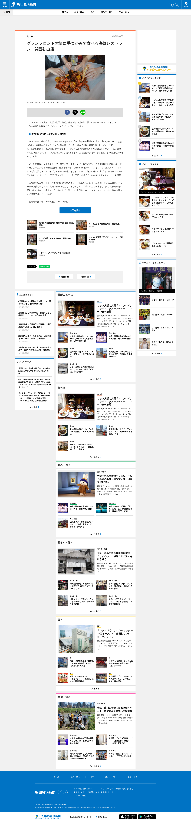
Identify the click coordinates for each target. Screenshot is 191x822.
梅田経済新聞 (23, 4)
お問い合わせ (108, 792)
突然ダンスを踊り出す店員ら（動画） (49, 134)
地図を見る (75, 210)
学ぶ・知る (124, 12)
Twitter (177, 5)
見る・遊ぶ (79, 12)
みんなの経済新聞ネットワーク (48, 817)
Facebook (171, 5)
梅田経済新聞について (84, 789)
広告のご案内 (81, 796)
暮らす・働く (107, 12)
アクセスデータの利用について (88, 792)
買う (93, 12)
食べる (65, 12)
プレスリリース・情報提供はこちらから (118, 789)
